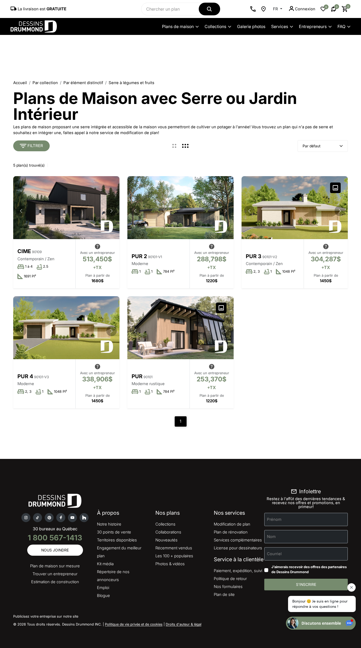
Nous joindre (55, 550)
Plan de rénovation (231, 532)
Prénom (274, 519)
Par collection (45, 82)
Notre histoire (109, 524)
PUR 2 (139, 256)
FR (276, 8)
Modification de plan (232, 524)
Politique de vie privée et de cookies (134, 624)
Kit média (105, 563)
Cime (24, 251)
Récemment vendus (173, 547)
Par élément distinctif (83, 82)
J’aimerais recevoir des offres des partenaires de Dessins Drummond (309, 569)
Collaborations (168, 532)
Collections (215, 26)
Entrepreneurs (313, 26)
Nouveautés (166, 539)
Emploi (103, 587)
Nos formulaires (228, 586)
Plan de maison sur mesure (55, 565)
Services (279, 26)
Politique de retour (230, 578)
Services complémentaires (238, 539)
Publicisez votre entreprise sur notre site (45, 616)
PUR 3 (253, 256)
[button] (111, 211)
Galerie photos (251, 26)
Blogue (103, 595)
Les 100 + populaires (174, 555)
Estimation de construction (55, 581)
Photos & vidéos (170, 563)
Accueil (20, 82)
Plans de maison (178, 26)
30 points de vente (114, 532)
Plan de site (224, 594)
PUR (137, 376)
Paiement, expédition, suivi (238, 570)
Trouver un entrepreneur (55, 573)
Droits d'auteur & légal (183, 624)
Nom (271, 536)
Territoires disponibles (117, 539)
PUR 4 (25, 376)
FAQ (341, 26)
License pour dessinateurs (238, 547)
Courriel (274, 553)
